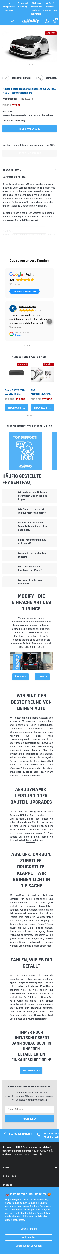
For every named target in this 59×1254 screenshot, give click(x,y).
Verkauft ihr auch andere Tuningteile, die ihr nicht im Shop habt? (33, 526)
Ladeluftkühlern (35, 728)
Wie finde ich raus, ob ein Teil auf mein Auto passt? (32, 511)
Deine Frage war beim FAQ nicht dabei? (32, 541)
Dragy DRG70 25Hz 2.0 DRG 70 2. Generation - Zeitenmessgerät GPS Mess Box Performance (15, 392)
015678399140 (50, 10)
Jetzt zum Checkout (29, 153)
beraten (30, 840)
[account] (47, 21)
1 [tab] (26, 64)
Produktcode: (9, 98)
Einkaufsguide (31, 1070)
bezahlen (14, 979)
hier (49, 946)
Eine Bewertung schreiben (24, 291)
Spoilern (48, 721)
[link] (16, 374)
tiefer (22, 819)
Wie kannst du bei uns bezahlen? (30, 581)
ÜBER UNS (20, 676)
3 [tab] (32, 64)
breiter (30, 819)
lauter (44, 819)
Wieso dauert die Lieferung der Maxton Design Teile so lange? (32, 496)
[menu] (4, 21)
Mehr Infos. (19, 1220)
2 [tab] (29, 64)
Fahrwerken (16, 728)
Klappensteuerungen (21, 732)
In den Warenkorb (18, 408)
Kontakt (42, 676)
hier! (48, 1147)
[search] (13, 21)
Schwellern (22, 725)
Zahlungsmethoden (30, 768)
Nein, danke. (28, 1237)
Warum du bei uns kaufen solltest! (32, 555)
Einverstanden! (29, 1229)
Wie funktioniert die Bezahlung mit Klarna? (30, 568)
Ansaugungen (45, 725)
